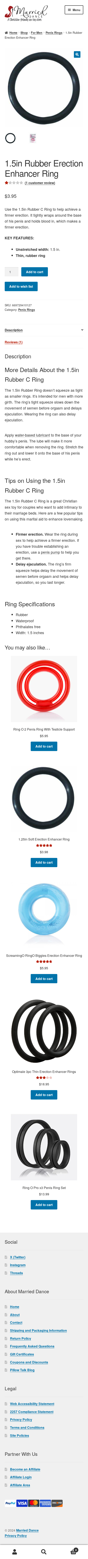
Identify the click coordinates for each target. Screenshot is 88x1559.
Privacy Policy (21, 1419)
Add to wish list (21, 286)
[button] (77, 54)
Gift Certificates (22, 1354)
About (15, 1314)
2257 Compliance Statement (31, 1411)
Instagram (18, 1265)
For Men (36, 33)
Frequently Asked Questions (32, 1346)
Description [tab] (14, 330)
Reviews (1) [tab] (14, 342)
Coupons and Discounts (29, 1362)
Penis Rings (54, 33)
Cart (68, 1548)
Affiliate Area (20, 1485)
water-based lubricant (32, 435)
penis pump (50, 552)
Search (44, 1552)
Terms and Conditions (27, 1427)
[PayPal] (44, 1503)
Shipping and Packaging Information (38, 1330)
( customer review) (40, 182)
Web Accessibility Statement (32, 1403)
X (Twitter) (17, 1257)
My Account (14, 1552)
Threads (16, 1273)
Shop (24, 33)
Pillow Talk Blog (22, 1370)
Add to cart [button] (44, 746)
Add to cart (34, 271)
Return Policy (20, 1338)
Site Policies (19, 1435)
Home (13, 33)
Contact (16, 1322)
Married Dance (27, 1530)
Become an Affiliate (25, 1469)
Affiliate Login (21, 1477)
